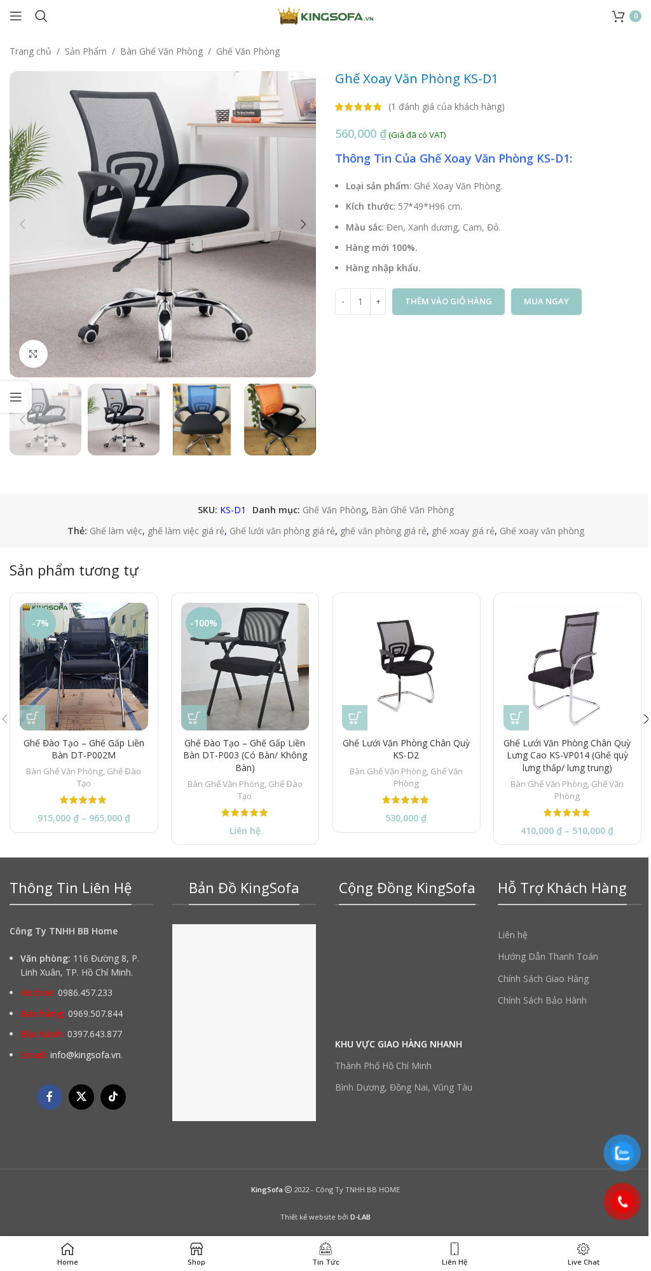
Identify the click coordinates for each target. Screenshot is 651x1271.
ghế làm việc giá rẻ (185, 531)
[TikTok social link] (113, 1097)
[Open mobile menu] (16, 16)
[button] (22, 224)
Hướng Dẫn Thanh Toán (548, 956)
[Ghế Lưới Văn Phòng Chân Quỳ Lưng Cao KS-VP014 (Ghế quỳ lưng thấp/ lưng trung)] (568, 667)
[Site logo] (325, 15)
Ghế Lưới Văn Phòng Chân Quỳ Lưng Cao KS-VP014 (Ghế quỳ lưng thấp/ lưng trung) (567, 755)
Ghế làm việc (116, 531)
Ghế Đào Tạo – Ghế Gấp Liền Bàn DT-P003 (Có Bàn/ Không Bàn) (245, 755)
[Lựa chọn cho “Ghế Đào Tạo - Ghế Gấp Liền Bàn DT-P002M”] (32, 717)
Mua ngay (546, 301)
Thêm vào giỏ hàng (448, 301)
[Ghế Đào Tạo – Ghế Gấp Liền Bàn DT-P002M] (84, 667)
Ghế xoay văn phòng (542, 531)
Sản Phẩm (86, 51)
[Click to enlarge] (33, 354)
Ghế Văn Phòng (248, 51)
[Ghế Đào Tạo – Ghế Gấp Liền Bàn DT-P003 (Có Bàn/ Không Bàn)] (245, 667)
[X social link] (81, 1097)
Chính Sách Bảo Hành (542, 1000)
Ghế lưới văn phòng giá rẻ (282, 531)
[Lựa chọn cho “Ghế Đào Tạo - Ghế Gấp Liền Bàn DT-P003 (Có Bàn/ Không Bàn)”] (194, 717)
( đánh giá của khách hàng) (446, 106)
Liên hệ (513, 935)
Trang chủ (30, 51)
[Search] (41, 16)
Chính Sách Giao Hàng (543, 978)
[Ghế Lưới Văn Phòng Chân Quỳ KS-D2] (406, 667)
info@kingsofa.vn (85, 1055)
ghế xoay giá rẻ (463, 531)
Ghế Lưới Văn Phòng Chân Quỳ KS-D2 (406, 749)
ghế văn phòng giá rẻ (383, 531)
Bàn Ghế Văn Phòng (161, 51)
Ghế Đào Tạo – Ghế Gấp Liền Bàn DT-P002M (84, 749)
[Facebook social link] (49, 1097)
